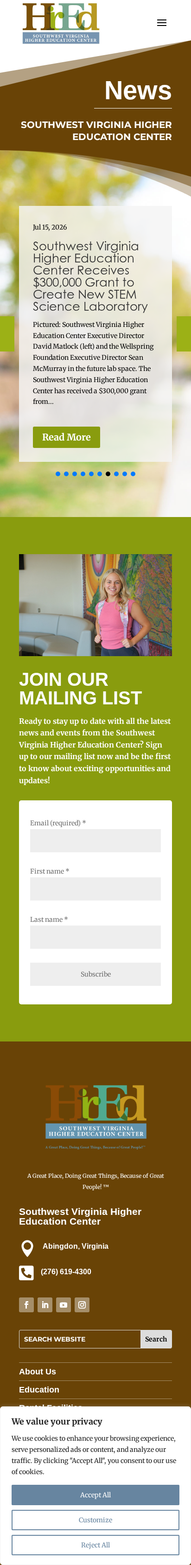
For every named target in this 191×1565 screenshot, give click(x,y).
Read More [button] (66, 437)
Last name (49, 919)
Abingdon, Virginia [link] (75, 1246)
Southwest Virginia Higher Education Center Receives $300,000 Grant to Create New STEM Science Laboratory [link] (90, 276)
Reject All (95, 1545)
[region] (95, 1485)
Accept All (95, 1495)
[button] (58, 474)
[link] (60, 43)
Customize (95, 1520)
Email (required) (58, 823)
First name (50, 871)
